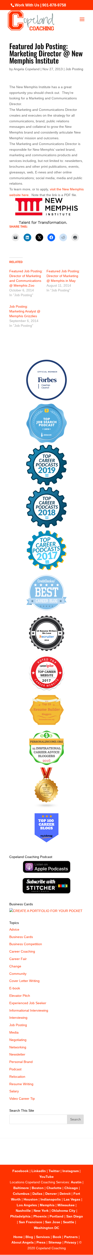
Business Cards (21, 937)
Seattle (68, 1222)
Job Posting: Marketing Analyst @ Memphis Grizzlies (24, 311)
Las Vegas (72, 1199)
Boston (38, 1188)
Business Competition (25, 944)
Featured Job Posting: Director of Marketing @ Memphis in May (63, 276)
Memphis (47, 1205)
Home (18, 1237)
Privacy (70, 1242)
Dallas (37, 1194)
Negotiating (17, 1040)
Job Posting (74, 69)
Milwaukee (66, 1205)
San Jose (52, 1222)
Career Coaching (22, 951)
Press (41, 1242)
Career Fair (18, 959)
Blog (29, 1237)
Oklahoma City (63, 1210)
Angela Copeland (27, 69)
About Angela (22, 1242)
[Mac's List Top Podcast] (46, 569)
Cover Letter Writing (24, 981)
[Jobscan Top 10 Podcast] (46, 442)
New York (41, 1210)
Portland (56, 1216)
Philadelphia (20, 1216)
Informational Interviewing (28, 1010)
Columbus (21, 1194)
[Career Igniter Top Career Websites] (46, 689)
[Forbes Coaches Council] (46, 399)
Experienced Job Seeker (27, 1003)
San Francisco (30, 1222)
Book (57, 1237)
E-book (14, 988)
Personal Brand (21, 1062)
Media (14, 1032)
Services (43, 1237)
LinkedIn (38, 1171)
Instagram (70, 1171)
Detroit (65, 1194)
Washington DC (46, 1228)
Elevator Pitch (19, 996)
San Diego (74, 1216)
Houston (31, 1199)
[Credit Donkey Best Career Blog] (46, 612)
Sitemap (55, 1242)
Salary (14, 1091)
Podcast (15, 1069)
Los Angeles (27, 1205)
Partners (71, 1237)
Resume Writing (21, 1084)
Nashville (23, 1210)
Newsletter (17, 1054)
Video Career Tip (22, 1098)
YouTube (46, 1177)
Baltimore (21, 1188)
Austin (76, 1182)
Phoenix (40, 1216)
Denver (51, 1194)
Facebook (20, 1171)
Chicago (71, 1188)
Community (17, 974)
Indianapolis (51, 1199)
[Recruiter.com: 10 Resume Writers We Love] (46, 652)
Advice (14, 929)
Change (15, 966)
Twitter (54, 1171)
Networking (17, 1047)
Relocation (17, 1076)
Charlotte (54, 1188)
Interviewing (18, 1017)
